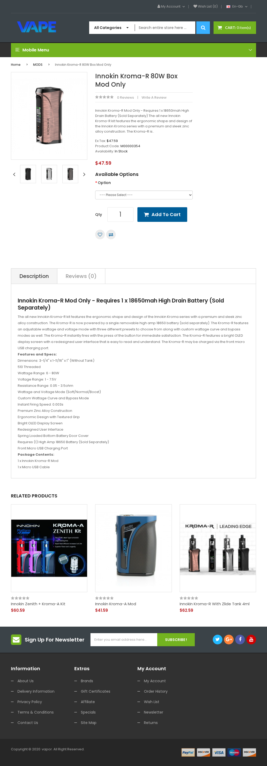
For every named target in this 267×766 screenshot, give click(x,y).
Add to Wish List (100, 234)
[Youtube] (251, 639)
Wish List (151, 701)
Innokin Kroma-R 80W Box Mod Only (83, 64)
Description (34, 276)
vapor (47, 749)
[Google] (229, 639)
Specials (88, 712)
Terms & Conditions (35, 712)
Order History (156, 691)
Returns (151, 722)
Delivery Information (35, 691)
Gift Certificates (95, 691)
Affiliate (88, 701)
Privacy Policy (29, 701)
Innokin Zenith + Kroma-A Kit (38, 604)
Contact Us (27, 722)
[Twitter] (217, 639)
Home (16, 64)
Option (104, 182)
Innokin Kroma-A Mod (115, 604)
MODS (38, 64)
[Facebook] (240, 639)
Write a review (154, 97)
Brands (87, 681)
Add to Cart (166, 214)
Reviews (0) (81, 276)
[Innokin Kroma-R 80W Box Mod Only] (28, 173)
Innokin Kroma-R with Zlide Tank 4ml (215, 604)
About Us (25, 681)
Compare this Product (111, 234)
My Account (155, 681)
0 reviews (125, 97)
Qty (98, 214)
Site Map (88, 722)
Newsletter (153, 712)
